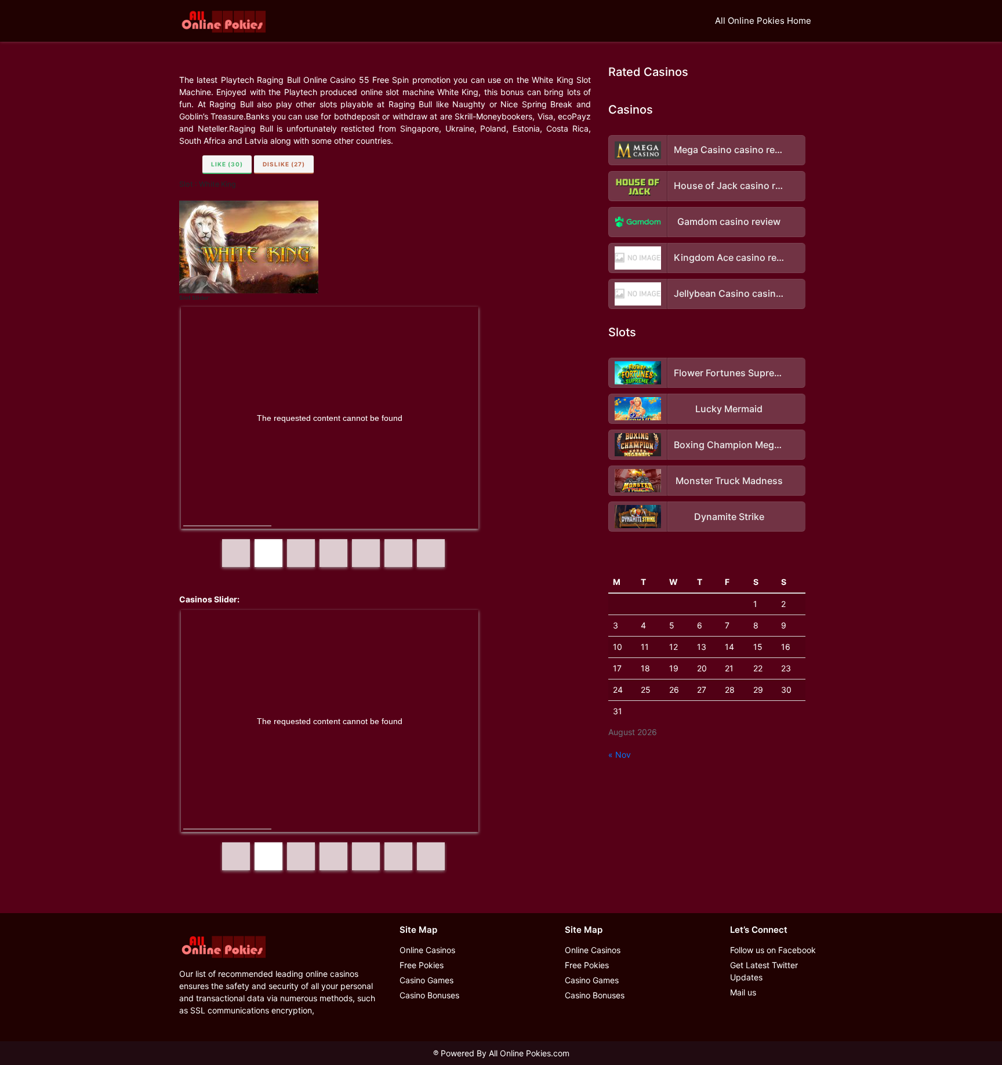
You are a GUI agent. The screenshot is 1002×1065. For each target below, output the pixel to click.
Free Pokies (422, 965)
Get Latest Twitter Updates (764, 971)
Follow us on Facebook (773, 950)
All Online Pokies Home (763, 20)
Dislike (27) (284, 164)
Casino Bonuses (429, 995)
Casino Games (426, 980)
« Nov (619, 754)
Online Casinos (427, 950)
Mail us (743, 992)
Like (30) (227, 164)
